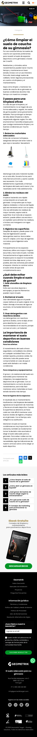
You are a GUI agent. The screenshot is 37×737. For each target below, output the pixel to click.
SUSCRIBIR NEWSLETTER (18, 652)
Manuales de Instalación (18, 587)
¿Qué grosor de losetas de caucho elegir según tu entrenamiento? (20, 494)
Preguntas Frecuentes (18, 593)
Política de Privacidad (18, 611)
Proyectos (18, 590)
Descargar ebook (18, 566)
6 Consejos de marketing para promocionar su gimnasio (19, 507)
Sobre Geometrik (18, 583)
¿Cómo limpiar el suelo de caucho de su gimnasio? (20, 481)
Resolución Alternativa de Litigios (18, 617)
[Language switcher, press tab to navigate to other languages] (33, 2)
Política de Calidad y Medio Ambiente (18, 607)
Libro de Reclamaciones (18, 614)
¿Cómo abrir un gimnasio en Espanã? (20, 487)
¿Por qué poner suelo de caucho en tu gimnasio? (19, 501)
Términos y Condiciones (18, 604)
